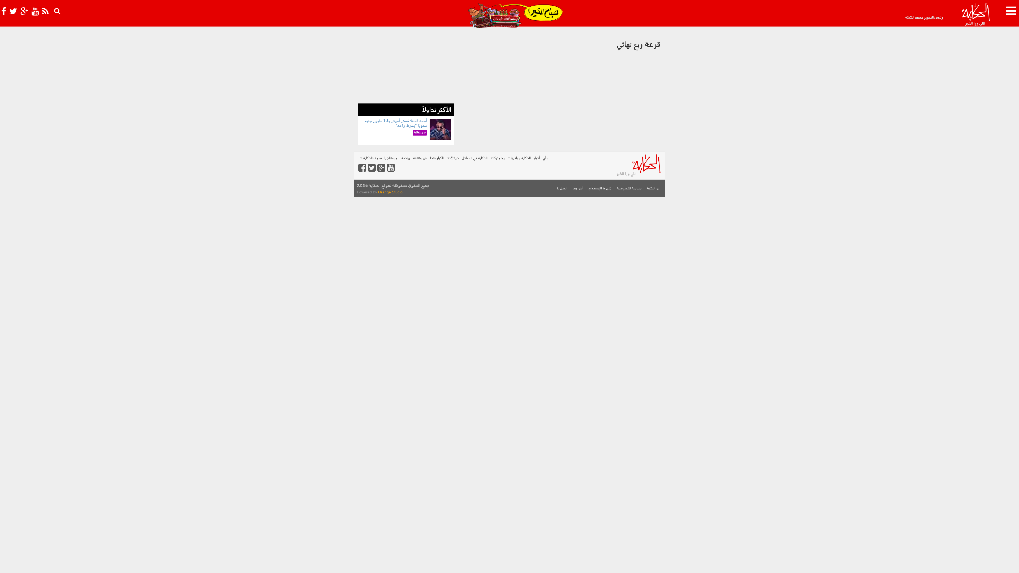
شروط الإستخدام (600, 188)
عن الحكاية (653, 188)
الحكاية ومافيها (520, 158)
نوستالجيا (392, 158)
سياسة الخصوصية (629, 188)
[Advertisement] (406, 66)
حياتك (454, 158)
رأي (545, 158)
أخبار (536, 158)
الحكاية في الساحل (474, 158)
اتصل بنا (562, 188)
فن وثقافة (420, 158)
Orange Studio (390, 192)
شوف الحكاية (372, 158)
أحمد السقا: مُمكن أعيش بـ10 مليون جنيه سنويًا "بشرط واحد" (396, 123)
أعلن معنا (578, 188)
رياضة (405, 158)
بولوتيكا (499, 158)
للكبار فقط (436, 158)
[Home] (975, 14)
